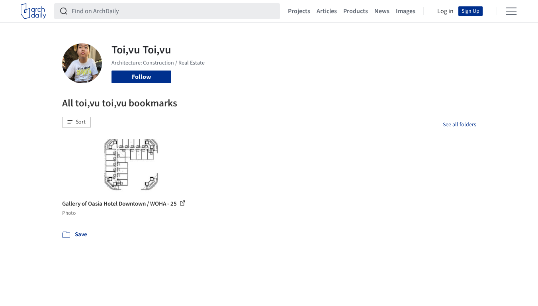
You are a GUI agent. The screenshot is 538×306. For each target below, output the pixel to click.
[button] (76, 122)
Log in (445, 11)
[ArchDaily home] (33, 11)
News (381, 11)
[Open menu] (511, 11)
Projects (299, 11)
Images (405, 11)
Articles (327, 11)
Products (355, 11)
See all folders (459, 125)
